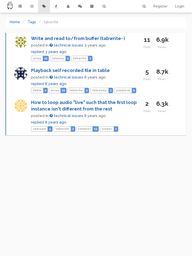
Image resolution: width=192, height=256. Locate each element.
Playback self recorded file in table (70, 70)
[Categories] (20, 6)
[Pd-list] (92, 6)
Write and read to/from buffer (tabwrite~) (78, 38)
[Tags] (44, 6)
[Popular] (56, 6)
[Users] (68, 6)
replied (48, 52)
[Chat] (80, 6)
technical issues (68, 45)
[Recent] (32, 6)
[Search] (104, 6)
